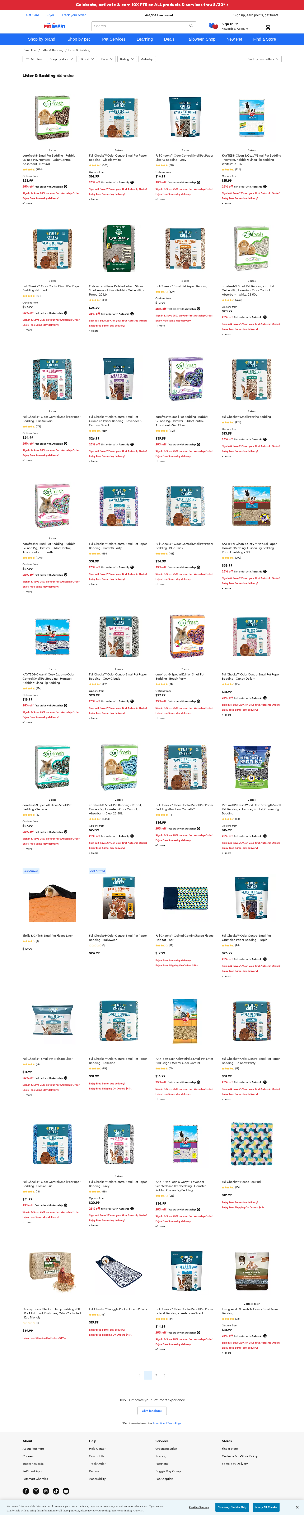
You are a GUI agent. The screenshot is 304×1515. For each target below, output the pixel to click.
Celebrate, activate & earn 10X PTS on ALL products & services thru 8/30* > (152, 4)
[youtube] (66, 1491)
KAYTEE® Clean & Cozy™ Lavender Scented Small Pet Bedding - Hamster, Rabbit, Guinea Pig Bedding (180, 1186)
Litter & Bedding (53, 50)
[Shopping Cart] (273, 28)
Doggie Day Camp (168, 1471)
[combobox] (144, 25)
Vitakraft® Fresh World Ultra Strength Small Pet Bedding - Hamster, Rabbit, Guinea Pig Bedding (251, 809)
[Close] (297, 1507)
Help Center (97, 1449)
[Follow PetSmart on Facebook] (26, 1491)
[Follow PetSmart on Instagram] (36, 1491)
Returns (94, 1471)
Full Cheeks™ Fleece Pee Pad (241, 1182)
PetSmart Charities (35, 1479)
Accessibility (97, 1479)
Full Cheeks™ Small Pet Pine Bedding (246, 417)
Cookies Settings (199, 1507)
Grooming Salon (166, 1449)
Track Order (97, 1464)
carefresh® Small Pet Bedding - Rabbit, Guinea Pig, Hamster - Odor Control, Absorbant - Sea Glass (181, 421)
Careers (28, 1456)
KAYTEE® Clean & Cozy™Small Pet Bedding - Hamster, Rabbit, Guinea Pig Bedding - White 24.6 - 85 (251, 160)
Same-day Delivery (235, 1464)
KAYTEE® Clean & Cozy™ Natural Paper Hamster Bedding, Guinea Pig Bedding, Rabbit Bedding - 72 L (249, 548)
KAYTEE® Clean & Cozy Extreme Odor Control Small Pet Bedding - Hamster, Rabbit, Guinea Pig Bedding (48, 679)
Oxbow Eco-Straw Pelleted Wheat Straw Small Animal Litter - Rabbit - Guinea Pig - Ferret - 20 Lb (116, 290)
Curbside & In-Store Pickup (240, 1456)
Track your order (74, 15)
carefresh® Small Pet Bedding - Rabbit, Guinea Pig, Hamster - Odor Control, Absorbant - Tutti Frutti (49, 548)
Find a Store (230, 1449)
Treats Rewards (33, 1464)
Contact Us (96, 1456)
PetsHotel (161, 1464)
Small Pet (30, 50)
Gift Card (32, 15)
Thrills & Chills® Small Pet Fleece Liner (48, 936)
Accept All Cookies (266, 1507)
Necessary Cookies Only (232, 1507)
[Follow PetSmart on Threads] (46, 1491)
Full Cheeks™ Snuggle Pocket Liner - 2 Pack (118, 1309)
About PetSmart (33, 1449)
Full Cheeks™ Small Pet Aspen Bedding (181, 286)
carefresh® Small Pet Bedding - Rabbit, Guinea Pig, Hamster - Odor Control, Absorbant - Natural (49, 160)
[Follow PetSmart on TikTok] (56, 1491)
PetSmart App (32, 1471)
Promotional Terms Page (167, 1423)
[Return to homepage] (54, 25)
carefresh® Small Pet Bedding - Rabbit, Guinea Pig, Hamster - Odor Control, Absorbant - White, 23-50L (248, 290)
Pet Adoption (164, 1479)
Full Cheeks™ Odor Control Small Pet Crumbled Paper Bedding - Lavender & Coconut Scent (115, 421)
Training (160, 1456)
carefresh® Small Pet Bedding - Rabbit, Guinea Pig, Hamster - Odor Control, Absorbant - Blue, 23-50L (115, 809)
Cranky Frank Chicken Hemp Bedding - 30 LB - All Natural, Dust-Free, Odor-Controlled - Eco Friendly (52, 1313)
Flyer (50, 15)
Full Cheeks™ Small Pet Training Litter (48, 1059)
